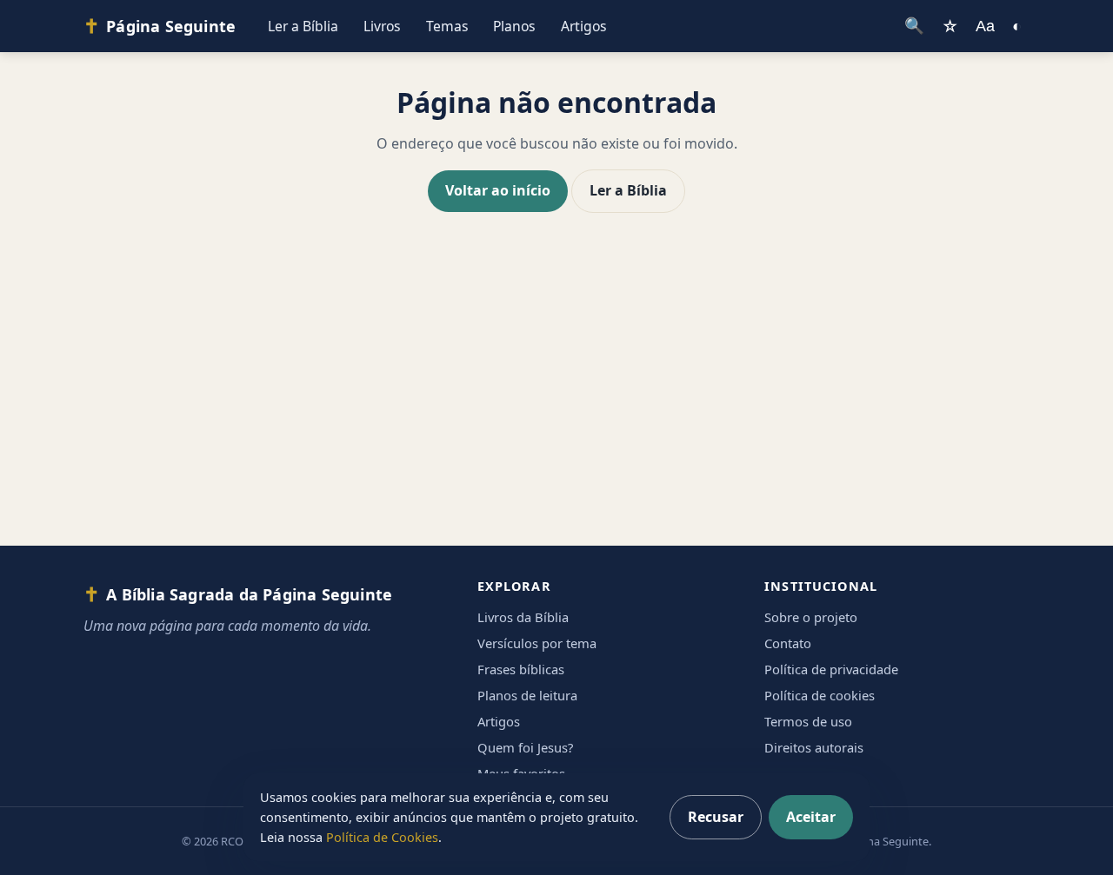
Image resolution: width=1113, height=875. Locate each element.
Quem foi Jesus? (525, 747)
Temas (447, 26)
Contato (787, 643)
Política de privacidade (831, 669)
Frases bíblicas (520, 669)
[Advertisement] (556, 396)
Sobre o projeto (810, 617)
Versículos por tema (536, 643)
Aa (985, 26)
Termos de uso (808, 721)
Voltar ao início (497, 190)
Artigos (584, 26)
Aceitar (811, 816)
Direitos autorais (813, 747)
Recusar (715, 816)
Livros (382, 26)
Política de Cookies (382, 837)
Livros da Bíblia (523, 617)
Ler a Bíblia (303, 26)
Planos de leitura (527, 695)
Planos (514, 26)
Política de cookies (819, 695)
